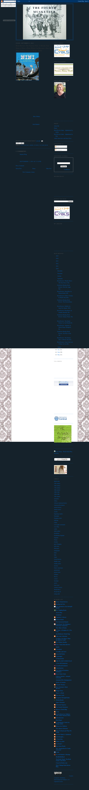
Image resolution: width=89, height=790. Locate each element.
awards (56, 511)
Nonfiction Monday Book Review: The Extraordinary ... (64, 302)
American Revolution (59, 505)
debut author (57, 531)
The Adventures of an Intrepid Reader (64, 607)
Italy (55, 555)
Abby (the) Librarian (61, 636)
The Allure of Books (61, 628)
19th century (25, 145)
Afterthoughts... (60, 737)
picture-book (43, 145)
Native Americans (58, 568)
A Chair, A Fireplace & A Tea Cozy (64, 630)
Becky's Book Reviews (62, 602)
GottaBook (59, 649)
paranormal (57, 570)
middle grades (57, 563)
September (60, 278)
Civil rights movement (59, 524)
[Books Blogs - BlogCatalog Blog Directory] (63, 453)
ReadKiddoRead (60, 757)
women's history (58, 587)
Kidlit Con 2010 (60, 741)
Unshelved (58, 615)
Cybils (57, 752)
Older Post (48, 168)
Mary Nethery (36, 116)
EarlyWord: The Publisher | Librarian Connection (63, 624)
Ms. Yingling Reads (61, 610)
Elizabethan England (59, 535)
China (55, 522)
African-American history (60, 503)
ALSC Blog (59, 612)
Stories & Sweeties (61, 682)
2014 (57, 258)
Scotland (56, 581)
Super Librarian (60, 702)
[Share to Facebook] (21, 143)
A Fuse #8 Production (61, 663)
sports (55, 583)
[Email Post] (42, 140)
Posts (57, 146)
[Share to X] (20, 143)
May (58, 355)
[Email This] (16, 143)
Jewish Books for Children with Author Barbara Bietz (63, 714)
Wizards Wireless (60, 685)
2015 (57, 256)
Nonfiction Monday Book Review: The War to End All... (64, 333)
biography (56, 516)
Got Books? (59, 744)
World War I (57, 589)
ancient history (57, 507)
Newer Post (19, 168)
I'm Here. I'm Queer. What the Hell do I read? (63, 639)
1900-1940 (56, 492)
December (60, 271)
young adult (57, 594)
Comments (59, 150)
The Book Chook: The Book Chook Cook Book (63, 759)
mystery (56, 566)
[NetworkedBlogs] (63, 382)
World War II (57, 591)
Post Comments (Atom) (29, 172)
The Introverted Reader (62, 622)
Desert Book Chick (61, 674)
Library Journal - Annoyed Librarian (63, 677)
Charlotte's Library (61, 617)
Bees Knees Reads (60, 746)
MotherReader (60, 700)
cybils (55, 529)
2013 (57, 261)
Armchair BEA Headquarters (64, 680)
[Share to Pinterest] (23, 143)
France (55, 540)
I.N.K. (57, 712)
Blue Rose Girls (60, 695)
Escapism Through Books (63, 698)
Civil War (56, 527)
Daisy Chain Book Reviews (63, 644)
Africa (55, 501)
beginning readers (58, 514)
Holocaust (56, 548)
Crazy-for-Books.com (61, 763)
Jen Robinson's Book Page (63, 634)
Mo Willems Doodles (61, 642)
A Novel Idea (59, 739)
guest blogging (57, 544)
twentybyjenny (60, 668)
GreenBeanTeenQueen (62, 666)
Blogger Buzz (59, 691)
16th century (57, 485)
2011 (57, 266)
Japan (55, 557)
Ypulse (57, 647)
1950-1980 (56, 494)
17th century (57, 488)
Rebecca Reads (60, 619)
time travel (56, 585)
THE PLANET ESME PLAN (64, 661)
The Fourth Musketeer (44, 10)
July (58, 349)
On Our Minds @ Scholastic (63, 734)
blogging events (58, 518)
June (58, 352)
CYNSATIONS (60, 659)
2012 (57, 263)
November (60, 273)
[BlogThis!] (18, 143)
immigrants (57, 550)
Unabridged (59, 656)
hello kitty (56, 546)
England (56, 537)
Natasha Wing (23, 154)
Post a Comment (20, 165)
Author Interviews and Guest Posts (62, 138)
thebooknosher (60, 718)
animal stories (34, 145)
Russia (55, 576)
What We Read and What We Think (64, 731)
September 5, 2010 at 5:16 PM (30, 161)
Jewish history (57, 559)
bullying (56, 520)
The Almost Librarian (62, 728)
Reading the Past (60, 604)
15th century (57, 483)
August (59, 347)
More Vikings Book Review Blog (63, 766)
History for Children (61, 726)
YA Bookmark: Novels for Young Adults (63, 723)
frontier (56, 542)
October (59, 276)
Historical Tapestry (61, 705)
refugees (56, 574)
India (55, 553)
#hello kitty (57, 481)
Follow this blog (63, 384)
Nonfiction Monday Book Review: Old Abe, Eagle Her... (64, 287)
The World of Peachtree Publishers (62, 671)
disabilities (56, 533)
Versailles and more (61, 652)
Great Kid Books (60, 654)
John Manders (36, 124)
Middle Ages (57, 561)
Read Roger (59, 720)
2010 (57, 268)
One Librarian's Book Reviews (62, 687)
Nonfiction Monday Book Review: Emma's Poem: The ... (65, 316)
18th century (57, 490)
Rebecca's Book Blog (61, 709)
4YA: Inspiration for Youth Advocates (63, 749)
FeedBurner (67, 169)
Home (33, 168)
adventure (56, 498)
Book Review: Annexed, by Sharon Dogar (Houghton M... (64, 327)
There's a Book (60, 693)
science (56, 579)
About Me (56, 126)
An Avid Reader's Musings (63, 754)
